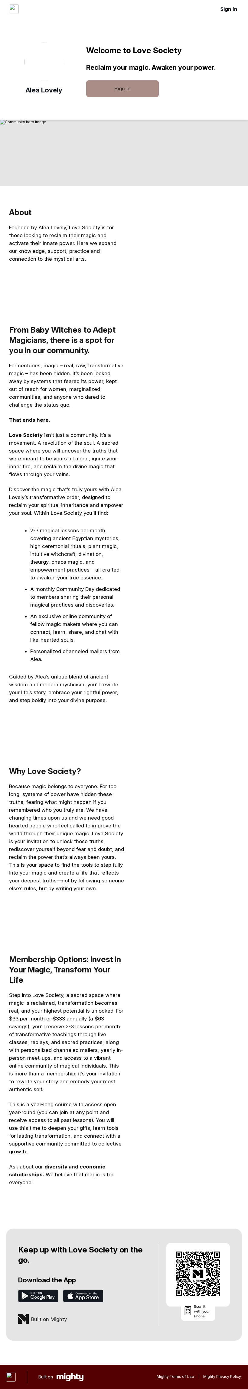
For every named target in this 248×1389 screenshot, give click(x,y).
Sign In (228, 9)
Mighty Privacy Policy (222, 1376)
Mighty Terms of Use (175, 1376)
